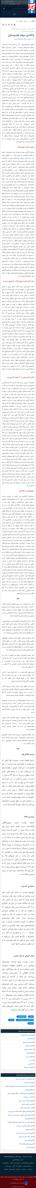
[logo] (31, 6)
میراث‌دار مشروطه (28, 1067)
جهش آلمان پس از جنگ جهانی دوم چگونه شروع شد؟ (20, 1122)
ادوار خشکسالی (29, 1046)
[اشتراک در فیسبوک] (6, 24)
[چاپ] (11, 24)
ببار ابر (31, 1060)
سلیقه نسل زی (29, 1057)
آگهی (13, 1166)
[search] (4, 9)
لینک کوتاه (18, 21)
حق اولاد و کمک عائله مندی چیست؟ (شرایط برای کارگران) (19, 1086)
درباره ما (20, 2)
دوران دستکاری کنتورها (27, 1104)
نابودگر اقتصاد (29, 1053)
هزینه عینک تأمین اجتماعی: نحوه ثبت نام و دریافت (20, 1115)
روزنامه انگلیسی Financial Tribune (12, 1157)
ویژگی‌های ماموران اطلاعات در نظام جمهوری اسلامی (20, 1093)
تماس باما (25, 2)
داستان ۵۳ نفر (29, 1147)
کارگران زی (30, 1064)
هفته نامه (29, 1169)
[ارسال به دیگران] (14, 24)
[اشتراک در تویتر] (9, 24)
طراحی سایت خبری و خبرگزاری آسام (17, 1183)
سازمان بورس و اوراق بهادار (25, 1020)
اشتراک (16, 2)
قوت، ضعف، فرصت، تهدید (26, 1108)
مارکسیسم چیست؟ (28, 1082)
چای (31, 1016)
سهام (11, 1020)
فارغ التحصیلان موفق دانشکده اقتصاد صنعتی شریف (20, 1111)
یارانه (30, 1023)
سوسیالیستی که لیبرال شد (26, 1035)
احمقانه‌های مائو (29, 1119)
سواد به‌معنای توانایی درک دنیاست (24, 1126)
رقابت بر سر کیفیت (28, 1097)
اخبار (19, 29)
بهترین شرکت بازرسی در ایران (26, 1101)
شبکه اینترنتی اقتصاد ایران (28, 1163)
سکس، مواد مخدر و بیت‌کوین (26, 1137)
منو (14, 14)
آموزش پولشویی (29, 1129)
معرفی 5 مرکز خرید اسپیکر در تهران (24, 1133)
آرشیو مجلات (12, 1169)
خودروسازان (21, 1016)
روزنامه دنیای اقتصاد (27, 1157)
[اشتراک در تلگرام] (3, 24)
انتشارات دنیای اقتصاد (15, 1163)
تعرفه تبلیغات (8, 1166)
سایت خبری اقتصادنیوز (18, 1160)
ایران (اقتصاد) (14, 29)
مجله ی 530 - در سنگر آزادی (27, 29)
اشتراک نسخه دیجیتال (9, 2)
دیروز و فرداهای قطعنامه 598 (26, 1144)
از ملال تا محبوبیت (28, 1049)
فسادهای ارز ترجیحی (28, 1042)
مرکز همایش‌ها (6, 1163)
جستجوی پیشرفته (12, 4)
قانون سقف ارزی (29, 1140)
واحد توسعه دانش (27, 1166)
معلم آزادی (30, 1038)
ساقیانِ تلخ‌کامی (29, 1090)
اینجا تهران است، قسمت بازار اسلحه (24, 1079)
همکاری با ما (19, 1166)
